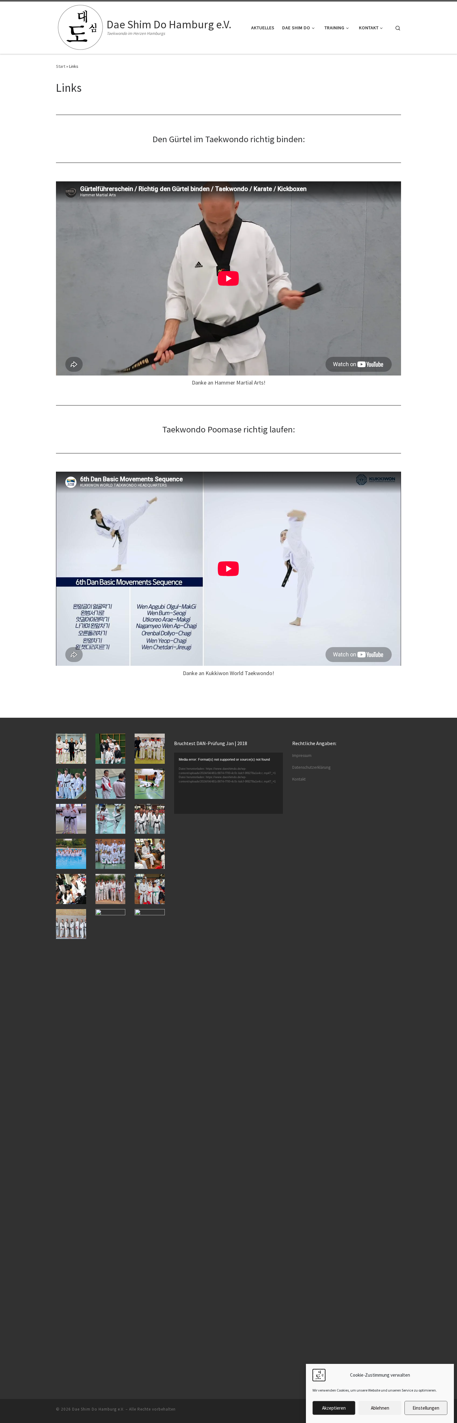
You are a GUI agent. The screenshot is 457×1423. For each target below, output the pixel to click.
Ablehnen (380, 1408)
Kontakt (299, 779)
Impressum (302, 755)
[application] (228, 783)
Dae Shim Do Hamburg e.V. (98, 1409)
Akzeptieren (334, 1408)
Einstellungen (426, 1408)
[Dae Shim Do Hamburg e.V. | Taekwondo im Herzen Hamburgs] (80, 27)
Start (60, 66)
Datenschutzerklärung (311, 767)
